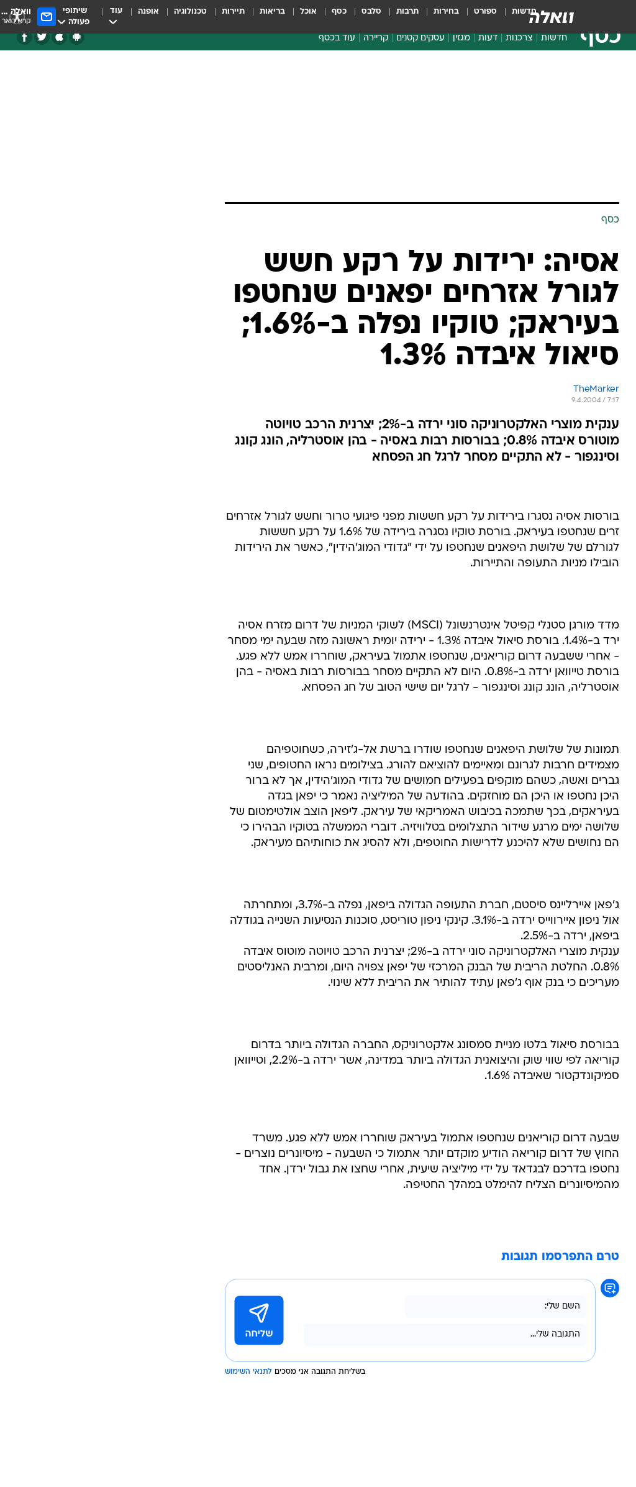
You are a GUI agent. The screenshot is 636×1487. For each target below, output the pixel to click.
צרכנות (519, 38)
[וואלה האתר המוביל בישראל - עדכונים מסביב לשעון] (551, 17)
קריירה (375, 38)
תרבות (407, 11)
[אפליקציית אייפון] (59, 37)
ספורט (485, 11)
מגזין (461, 38)
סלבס (371, 11)
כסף (339, 11)
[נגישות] (17, 16)
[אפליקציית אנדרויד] (76, 37)
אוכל (308, 11)
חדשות (554, 38)
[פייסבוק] (24, 37)
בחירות (446, 11)
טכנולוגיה (190, 11)
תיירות (233, 11)
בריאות (272, 11)
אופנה (148, 11)
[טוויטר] (42, 37)
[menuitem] (478, 17)
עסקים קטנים (420, 38)
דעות (487, 38)
